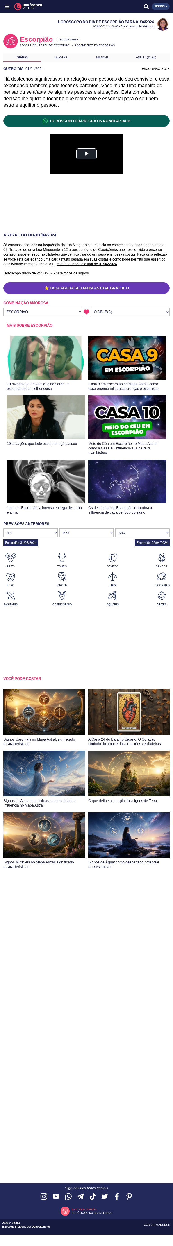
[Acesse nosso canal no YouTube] (56, 1197)
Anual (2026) (146, 57)
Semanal (62, 57)
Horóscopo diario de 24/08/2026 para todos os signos (46, 273)
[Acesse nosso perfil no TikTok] (92, 1197)
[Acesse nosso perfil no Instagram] (44, 1197)
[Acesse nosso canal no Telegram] (80, 1197)
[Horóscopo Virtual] (47, 6)
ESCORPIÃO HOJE (156, 68)
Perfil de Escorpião (54, 45)
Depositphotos (41, 1226)
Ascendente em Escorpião (95, 45)
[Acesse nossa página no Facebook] (117, 1197)
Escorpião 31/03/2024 (20, 542)
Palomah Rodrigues (140, 26)
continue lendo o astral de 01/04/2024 (87, 264)
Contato (150, 1224)
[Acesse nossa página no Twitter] (105, 1197)
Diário (22, 57)
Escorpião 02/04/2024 (152, 542)
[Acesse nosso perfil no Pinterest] (129, 1197)
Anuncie (164, 1224)
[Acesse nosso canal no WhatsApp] (68, 1197)
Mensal (102, 57)
